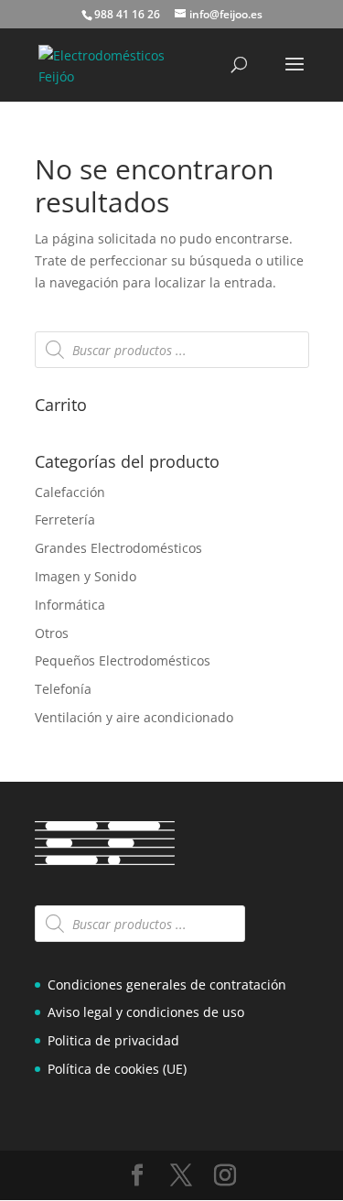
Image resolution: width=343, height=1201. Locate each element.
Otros (52, 633)
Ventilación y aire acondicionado (134, 717)
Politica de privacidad (113, 1040)
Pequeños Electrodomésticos (122, 660)
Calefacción (70, 492)
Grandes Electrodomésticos (118, 548)
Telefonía (63, 689)
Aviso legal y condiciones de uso (146, 1012)
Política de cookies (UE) (117, 1068)
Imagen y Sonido (85, 576)
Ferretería (65, 519)
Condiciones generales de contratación (167, 984)
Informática (70, 604)
